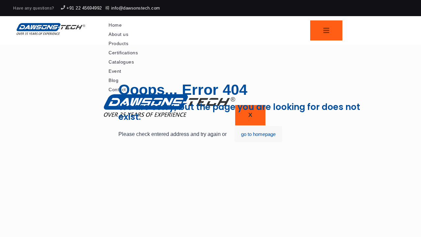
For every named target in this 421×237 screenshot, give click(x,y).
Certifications (123, 52)
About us (118, 34)
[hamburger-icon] (326, 30)
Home (115, 25)
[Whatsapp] (378, 8)
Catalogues (121, 62)
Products (118, 43)
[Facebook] (395, 8)
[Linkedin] (404, 8)
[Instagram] (387, 8)
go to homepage (258, 134)
